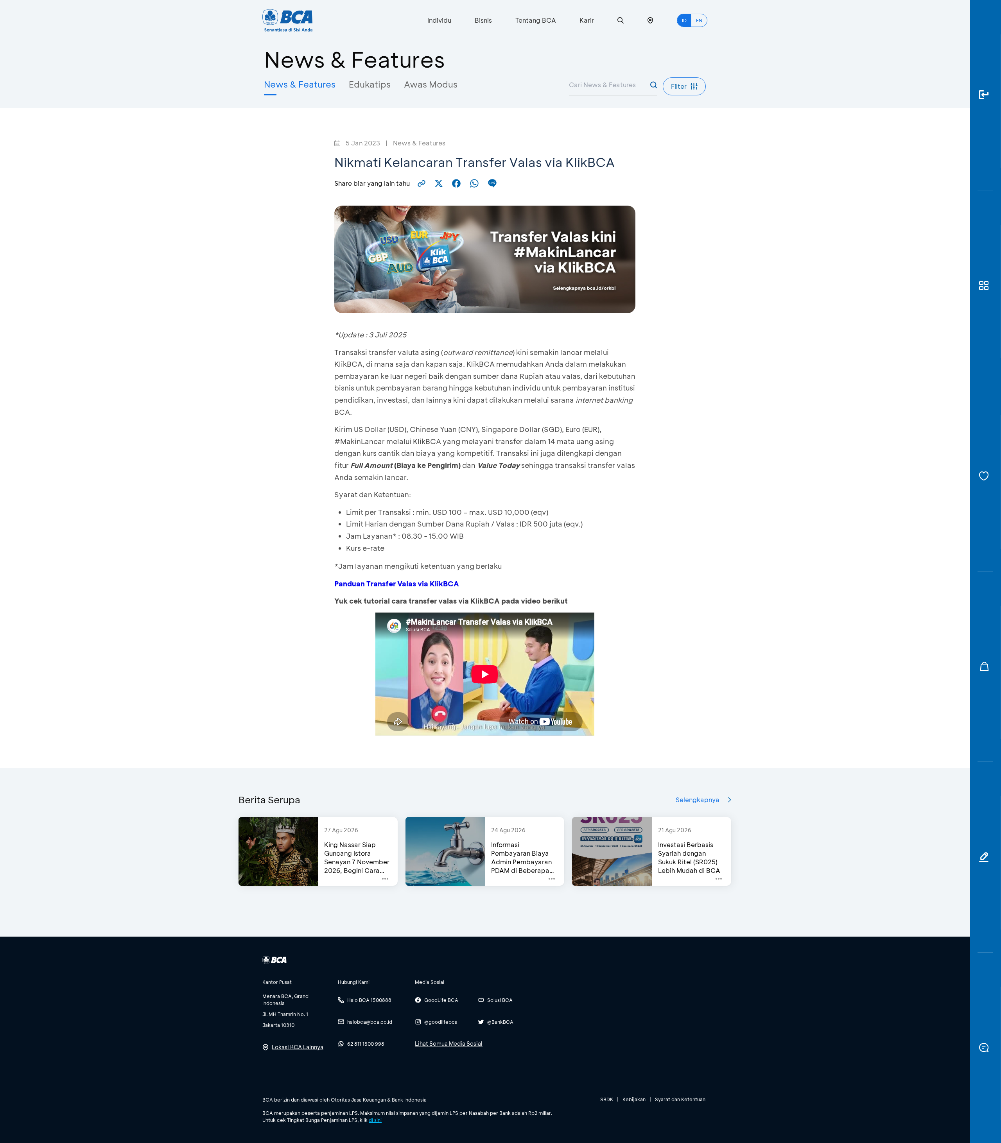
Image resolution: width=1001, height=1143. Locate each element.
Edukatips (370, 84)
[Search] (620, 20)
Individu (439, 20)
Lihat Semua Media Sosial (449, 1043)
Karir (586, 20)
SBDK (606, 1099)
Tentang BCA (535, 20)
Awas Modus (430, 84)
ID (684, 20)
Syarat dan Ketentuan (680, 1099)
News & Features (299, 84)
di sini (375, 1120)
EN (699, 20)
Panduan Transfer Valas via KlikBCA (396, 583)
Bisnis (483, 20)
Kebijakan (634, 1099)
